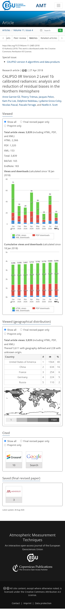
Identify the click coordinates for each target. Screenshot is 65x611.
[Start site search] (60, 30)
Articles (6, 30)
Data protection (43, 603)
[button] (41, 30)
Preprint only (14, 125)
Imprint (27, 603)
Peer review (20, 38)
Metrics (33, 38)
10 (13, 465)
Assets (7, 38)
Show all (11, 121)
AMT (41, 5)
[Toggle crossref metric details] (14, 456)
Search (34, 465)
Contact (16, 603)
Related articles (49, 38)
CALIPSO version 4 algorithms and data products (33, 61)
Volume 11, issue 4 (23, 30)
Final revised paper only (36, 121)
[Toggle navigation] (58, 5)
